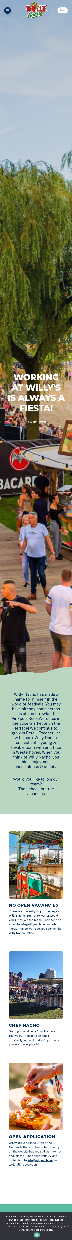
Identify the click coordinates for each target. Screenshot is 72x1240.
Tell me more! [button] (36, 421)
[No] (67, 1226)
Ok (36, 1235)
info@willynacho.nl (21, 1040)
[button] (7, 10)
